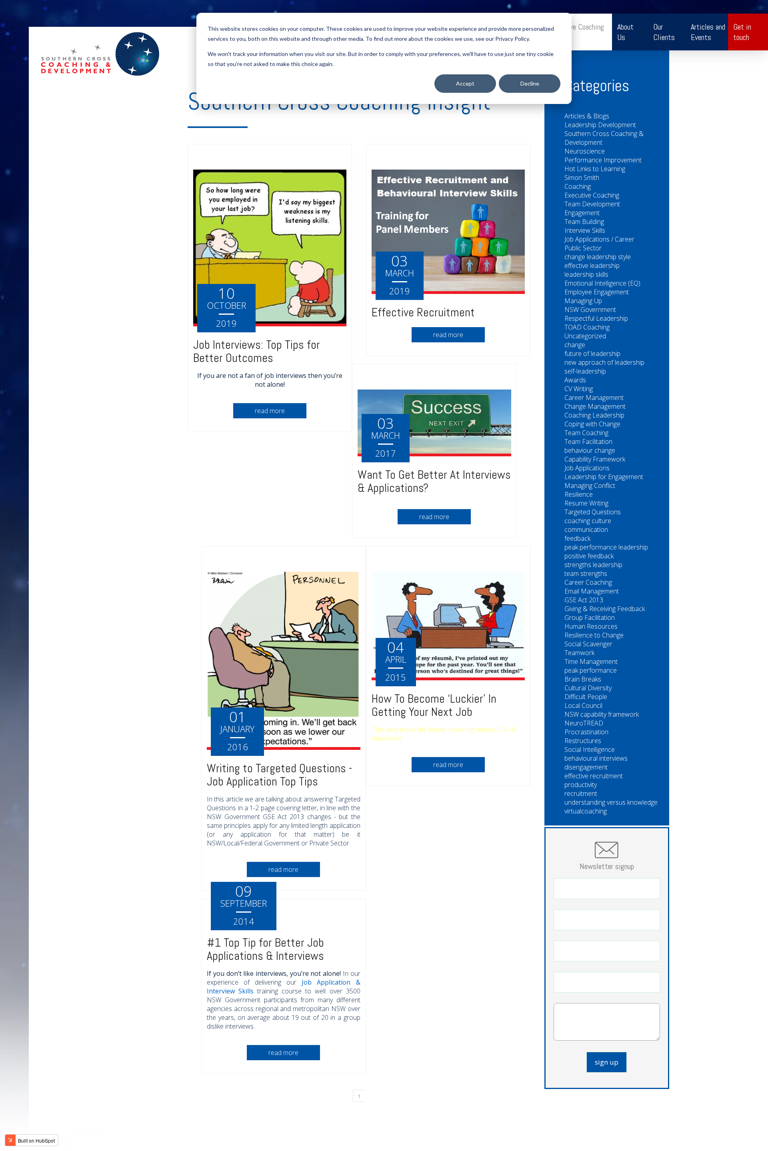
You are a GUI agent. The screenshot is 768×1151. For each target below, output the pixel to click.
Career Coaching (588, 582)
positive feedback (589, 556)
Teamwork (579, 652)
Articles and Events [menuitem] (708, 32)
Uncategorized (585, 336)
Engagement (582, 212)
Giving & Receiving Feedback (604, 608)
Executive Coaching (591, 195)
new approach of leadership (604, 362)
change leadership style (597, 256)
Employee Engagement (596, 292)
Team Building (584, 221)
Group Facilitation (589, 617)
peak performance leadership (606, 547)
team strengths (585, 573)
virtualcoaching (585, 811)
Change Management (595, 406)
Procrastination (586, 731)
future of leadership (592, 353)
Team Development (592, 204)
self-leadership (585, 371)
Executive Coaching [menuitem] (576, 27)
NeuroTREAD (583, 723)
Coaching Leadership (594, 415)
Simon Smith (581, 177)
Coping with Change (592, 424)
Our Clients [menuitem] (664, 32)
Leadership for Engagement (603, 476)
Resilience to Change (594, 635)
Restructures (582, 740)
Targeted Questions (592, 512)
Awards (575, 380)
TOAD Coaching (587, 327)
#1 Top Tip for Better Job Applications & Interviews (265, 949)
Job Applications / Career (599, 239)
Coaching (577, 186)
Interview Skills (584, 230)
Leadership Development (600, 124)
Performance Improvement (603, 160)
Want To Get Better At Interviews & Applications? (434, 481)
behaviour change (589, 450)
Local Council (583, 705)
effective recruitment (593, 775)
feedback (577, 538)
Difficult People (585, 696)
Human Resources (591, 626)
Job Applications (587, 468)
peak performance (590, 670)
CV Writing (578, 388)
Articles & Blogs (586, 116)
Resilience (578, 494)
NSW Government (590, 309)
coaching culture (587, 520)
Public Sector (583, 248)
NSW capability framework (601, 714)
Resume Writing (586, 503)
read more (270, 410)
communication (586, 529)
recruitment (580, 793)
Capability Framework (594, 459)
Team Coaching (586, 432)
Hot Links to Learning (594, 168)
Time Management (591, 661)
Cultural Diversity (588, 687)
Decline (529, 83)
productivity (580, 784)
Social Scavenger (588, 643)
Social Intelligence (589, 749)
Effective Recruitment (423, 312)
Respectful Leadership (596, 318)
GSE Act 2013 (583, 599)
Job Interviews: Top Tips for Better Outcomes (256, 351)
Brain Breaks (582, 679)
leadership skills (586, 274)
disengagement (586, 767)
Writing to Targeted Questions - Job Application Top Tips (279, 775)
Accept (465, 83)
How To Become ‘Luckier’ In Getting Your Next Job (434, 705)
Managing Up (583, 300)
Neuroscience (584, 151)
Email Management (591, 591)
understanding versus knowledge (611, 802)
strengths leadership (593, 564)
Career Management (594, 397)
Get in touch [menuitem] (742, 32)
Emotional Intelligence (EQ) (602, 283)
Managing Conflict (589, 485)
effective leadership (592, 265)
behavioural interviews (596, 758)
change (574, 344)
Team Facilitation (588, 441)
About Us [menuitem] (625, 32)
